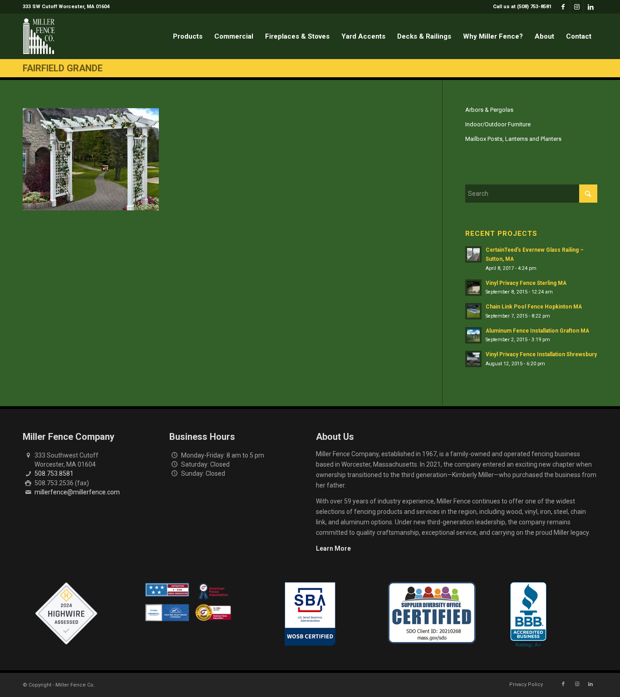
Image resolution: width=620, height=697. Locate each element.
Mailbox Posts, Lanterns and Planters (513, 138)
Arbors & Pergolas (489, 109)
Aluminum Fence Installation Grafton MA (537, 331)
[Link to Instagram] (576, 7)
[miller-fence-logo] (39, 36)
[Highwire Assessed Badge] (66, 614)
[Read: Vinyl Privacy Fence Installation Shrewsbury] (473, 359)
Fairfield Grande (63, 68)
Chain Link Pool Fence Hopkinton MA (534, 307)
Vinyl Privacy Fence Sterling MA (526, 283)
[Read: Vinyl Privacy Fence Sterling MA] (473, 287)
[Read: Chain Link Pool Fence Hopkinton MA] (473, 311)
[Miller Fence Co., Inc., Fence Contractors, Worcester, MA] (528, 614)
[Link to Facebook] (563, 7)
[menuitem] (519, 7)
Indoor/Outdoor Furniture (498, 124)
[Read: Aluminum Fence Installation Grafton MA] (473, 335)
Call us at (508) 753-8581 (522, 7)
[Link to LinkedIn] (590, 7)
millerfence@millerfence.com (77, 492)
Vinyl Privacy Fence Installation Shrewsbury (541, 354)
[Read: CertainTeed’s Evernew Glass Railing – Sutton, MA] (473, 254)
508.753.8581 (54, 473)
